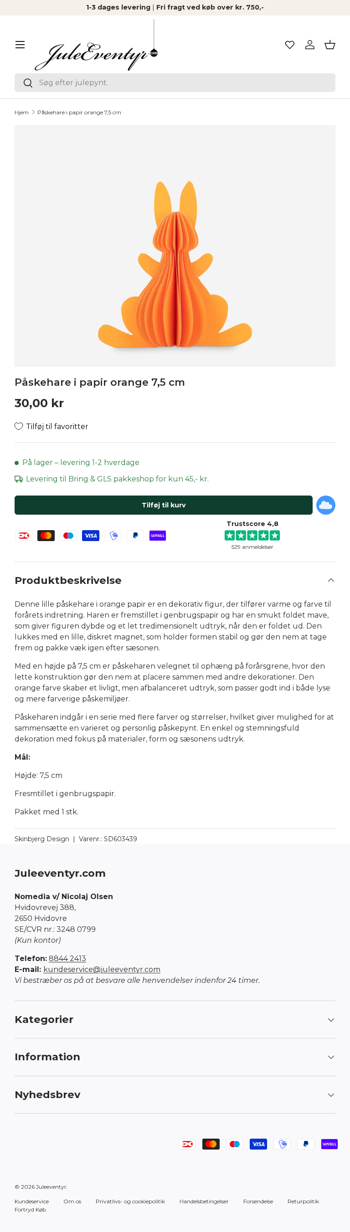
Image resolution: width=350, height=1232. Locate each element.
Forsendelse (258, 1201)
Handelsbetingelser (204, 1201)
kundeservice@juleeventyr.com (101, 969)
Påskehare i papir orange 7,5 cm (79, 112)
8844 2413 (67, 958)
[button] (330, 45)
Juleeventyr (51, 1186)
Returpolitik (303, 1201)
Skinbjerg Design (42, 839)
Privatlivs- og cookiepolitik (130, 1201)
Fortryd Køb (30, 1209)
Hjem (22, 112)
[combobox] (175, 82)
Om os (72, 1201)
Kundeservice (32, 1201)
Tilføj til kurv (163, 505)
